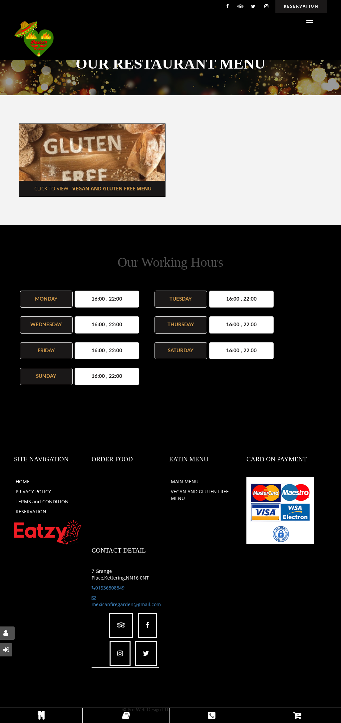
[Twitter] (253, 6)
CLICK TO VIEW (92, 188)
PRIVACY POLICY (33, 491)
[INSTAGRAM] (266, 6)
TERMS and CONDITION (42, 501)
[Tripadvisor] (240, 6)
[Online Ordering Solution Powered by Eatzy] (48, 532)
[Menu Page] (41, 715)
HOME (23, 481)
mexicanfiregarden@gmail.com (126, 604)
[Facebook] (227, 6)
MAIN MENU (184, 481)
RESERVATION (31, 511)
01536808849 (110, 588)
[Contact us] (212, 715)
